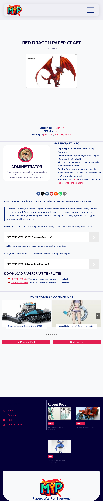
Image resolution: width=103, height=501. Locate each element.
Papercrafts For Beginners (70, 183)
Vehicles (81, 423)
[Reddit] (56, 194)
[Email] (65, 194)
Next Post (75, 342)
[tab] (46, 334)
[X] (43, 194)
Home (47, 48)
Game (50, 456)
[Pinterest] (51, 194)
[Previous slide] (5, 316)
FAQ (76, 179)
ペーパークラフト (62, 134)
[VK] (47, 194)
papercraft (48, 134)
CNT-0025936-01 (19, 279)
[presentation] (26, 313)
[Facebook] (38, 194)
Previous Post (27, 342)
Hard (56, 131)
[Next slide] (98, 316)
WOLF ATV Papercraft (85, 427)
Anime (50, 423)
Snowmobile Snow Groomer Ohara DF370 (25, 326)
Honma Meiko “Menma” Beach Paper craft (75, 326)
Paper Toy (54, 48)
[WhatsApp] (60, 194)
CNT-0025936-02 (19, 282)
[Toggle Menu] (90, 10)
